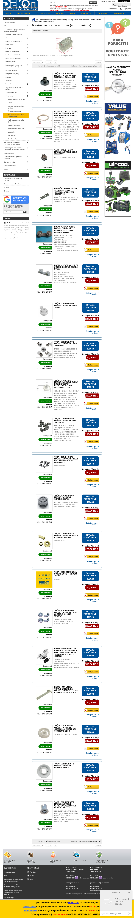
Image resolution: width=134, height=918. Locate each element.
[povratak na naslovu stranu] (33, 20)
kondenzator (8, 237)
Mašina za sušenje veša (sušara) (16, 121)
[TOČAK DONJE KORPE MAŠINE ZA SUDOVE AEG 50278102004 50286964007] (44, 81)
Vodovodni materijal (10, 165)
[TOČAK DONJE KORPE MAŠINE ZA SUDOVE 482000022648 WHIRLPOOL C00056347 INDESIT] (44, 733)
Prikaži (40, 66)
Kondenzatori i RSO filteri (13, 55)
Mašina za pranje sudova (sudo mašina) (16, 115)
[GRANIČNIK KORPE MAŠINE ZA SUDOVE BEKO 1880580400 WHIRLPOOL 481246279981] (44, 196)
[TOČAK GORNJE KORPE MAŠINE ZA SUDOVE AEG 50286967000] (44, 426)
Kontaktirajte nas (119, 13)
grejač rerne (19, 227)
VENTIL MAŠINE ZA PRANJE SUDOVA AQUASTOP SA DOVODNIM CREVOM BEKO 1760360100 (66, 114)
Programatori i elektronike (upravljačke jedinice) (13, 66)
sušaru (6, 233)
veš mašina (12, 239)
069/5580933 (70, 878)
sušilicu (26, 233)
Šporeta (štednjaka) (14, 111)
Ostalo (6, 169)
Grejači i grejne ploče (12, 51)
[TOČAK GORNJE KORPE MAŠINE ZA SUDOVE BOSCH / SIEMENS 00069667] (44, 541)
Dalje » (98, 62)
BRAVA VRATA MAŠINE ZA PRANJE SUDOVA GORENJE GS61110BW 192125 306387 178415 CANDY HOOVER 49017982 (65, 652)
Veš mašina (11, 135)
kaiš (21, 233)
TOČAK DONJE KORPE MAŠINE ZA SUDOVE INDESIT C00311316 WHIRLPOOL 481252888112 (66, 460)
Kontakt (103, 1)
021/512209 (94, 875)
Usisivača (11, 132)
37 (56, 62)
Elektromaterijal (9, 153)
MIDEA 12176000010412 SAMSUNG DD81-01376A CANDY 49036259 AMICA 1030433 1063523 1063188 (66, 504)
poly (22, 237)
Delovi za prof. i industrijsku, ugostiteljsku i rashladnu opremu (14, 148)
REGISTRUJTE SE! (43, 13)
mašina (14, 235)
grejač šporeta (17, 229)
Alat (5, 25)
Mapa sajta (111, 1)
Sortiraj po (74, 66)
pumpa (19, 223)
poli (27, 237)
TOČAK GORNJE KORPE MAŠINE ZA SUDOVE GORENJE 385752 (64, 497)
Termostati (8, 84)
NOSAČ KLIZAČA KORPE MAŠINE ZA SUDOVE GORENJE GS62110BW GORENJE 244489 (64, 229)
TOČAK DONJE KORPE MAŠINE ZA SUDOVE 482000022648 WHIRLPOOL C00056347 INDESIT (65, 728)
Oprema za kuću (9, 162)
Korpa (122, 5)
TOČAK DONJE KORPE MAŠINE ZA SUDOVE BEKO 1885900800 (65, 152)
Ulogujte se (127, 9)
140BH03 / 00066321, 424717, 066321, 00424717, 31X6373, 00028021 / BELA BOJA (64, 621)
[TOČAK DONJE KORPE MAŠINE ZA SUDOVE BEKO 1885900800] (44, 157)
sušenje (6, 235)
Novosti (72, 13)
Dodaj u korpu (93, 96)
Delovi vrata (9, 44)
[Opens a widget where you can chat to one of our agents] (116, 903)
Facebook (33, 872)
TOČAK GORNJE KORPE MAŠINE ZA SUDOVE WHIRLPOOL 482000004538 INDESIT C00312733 (65, 805)
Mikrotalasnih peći (13, 125)
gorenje (16, 237)
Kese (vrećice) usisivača (13, 58)
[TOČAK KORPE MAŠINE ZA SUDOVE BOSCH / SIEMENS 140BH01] (44, 579)
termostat (7, 227)
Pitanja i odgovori (85, 13)
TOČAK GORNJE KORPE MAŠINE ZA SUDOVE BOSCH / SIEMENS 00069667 (66, 535)
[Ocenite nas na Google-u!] (16, 203)
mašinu (11, 233)
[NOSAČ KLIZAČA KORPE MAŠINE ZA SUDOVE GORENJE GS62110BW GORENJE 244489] (44, 234)
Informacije (9, 175)
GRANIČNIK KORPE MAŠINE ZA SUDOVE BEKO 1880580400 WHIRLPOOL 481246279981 (65, 191)
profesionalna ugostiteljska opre (18, 225)
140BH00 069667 (59, 541)
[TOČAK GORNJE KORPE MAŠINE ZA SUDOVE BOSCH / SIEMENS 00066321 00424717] (44, 618)
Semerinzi (8, 80)
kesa (12, 227)
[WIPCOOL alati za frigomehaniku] (118, 213)
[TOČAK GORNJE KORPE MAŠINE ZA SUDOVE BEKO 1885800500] (44, 349)
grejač (7, 222)
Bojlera (10, 103)
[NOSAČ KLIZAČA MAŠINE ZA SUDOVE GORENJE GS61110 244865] (44, 272)
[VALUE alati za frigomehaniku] (118, 154)
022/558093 (70, 875)
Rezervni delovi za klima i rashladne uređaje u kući (12, 143)
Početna (7, 13)
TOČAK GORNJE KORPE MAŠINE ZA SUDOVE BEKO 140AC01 (65, 305)
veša (26, 231)
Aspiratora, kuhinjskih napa (16, 99)
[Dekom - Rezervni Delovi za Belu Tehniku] (20, 5)
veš (20, 235)
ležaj (21, 231)
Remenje (8, 77)
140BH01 (57, 579)
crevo (14, 223)
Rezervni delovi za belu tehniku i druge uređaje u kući (14, 30)
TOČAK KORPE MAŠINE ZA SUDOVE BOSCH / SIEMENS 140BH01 (65, 574)
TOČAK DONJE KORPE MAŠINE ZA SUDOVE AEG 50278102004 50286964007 (65, 75)
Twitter (32, 876)
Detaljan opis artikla (91, 102)
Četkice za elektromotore (13, 41)
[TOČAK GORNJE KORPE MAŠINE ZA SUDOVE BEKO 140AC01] (44, 311)
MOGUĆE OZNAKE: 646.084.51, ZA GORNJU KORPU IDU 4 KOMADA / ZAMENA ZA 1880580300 (65, 199)
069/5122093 (94, 878)
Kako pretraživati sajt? (24, 13)
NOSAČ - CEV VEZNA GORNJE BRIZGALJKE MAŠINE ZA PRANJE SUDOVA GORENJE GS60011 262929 (66, 690)
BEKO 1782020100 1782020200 (64, 157)
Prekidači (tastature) (11, 70)
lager (12, 231)
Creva (7, 38)
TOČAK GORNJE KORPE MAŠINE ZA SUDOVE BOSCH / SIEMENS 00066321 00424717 (66, 613)
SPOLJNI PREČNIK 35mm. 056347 (65, 734)
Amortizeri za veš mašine (13, 34)
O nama (6, 191)
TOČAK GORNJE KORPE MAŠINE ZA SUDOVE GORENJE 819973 (64, 766)
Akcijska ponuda (9, 22)
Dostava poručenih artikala (12, 184)
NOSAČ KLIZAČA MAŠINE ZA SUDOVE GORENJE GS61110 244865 (66, 267)
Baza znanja (58, 13)
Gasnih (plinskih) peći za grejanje (16, 107)
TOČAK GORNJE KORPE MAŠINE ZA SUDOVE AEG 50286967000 (65, 420)
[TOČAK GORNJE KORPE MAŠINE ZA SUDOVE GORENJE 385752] (44, 503)
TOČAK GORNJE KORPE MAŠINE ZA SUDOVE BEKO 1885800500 (65, 344)
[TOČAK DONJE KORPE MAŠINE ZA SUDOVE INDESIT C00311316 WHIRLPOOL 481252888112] (44, 464)
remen (26, 235)
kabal (5, 239)
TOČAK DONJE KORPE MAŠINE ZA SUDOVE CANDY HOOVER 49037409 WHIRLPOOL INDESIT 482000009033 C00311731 (66, 384)
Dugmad (8, 48)
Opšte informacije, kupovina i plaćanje (13, 179)
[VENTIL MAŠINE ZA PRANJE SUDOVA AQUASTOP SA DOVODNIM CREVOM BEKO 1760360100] (44, 119)
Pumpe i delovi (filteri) (12, 73)
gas (17, 231)
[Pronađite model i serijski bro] (118, 96)
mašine (17, 233)
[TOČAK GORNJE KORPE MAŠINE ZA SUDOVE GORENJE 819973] (44, 771)
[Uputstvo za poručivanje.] (118, 58)
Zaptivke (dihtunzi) (11, 92)
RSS (31, 879)
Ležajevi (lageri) (10, 61)
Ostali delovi (9, 96)
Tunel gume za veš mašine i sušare (14, 88)
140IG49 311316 (59, 466)
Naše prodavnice (102, 13)
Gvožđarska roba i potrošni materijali (12, 157)
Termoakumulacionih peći (16, 128)
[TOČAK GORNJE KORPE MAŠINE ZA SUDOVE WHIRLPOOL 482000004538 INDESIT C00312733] (44, 809)
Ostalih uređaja (13, 139)
